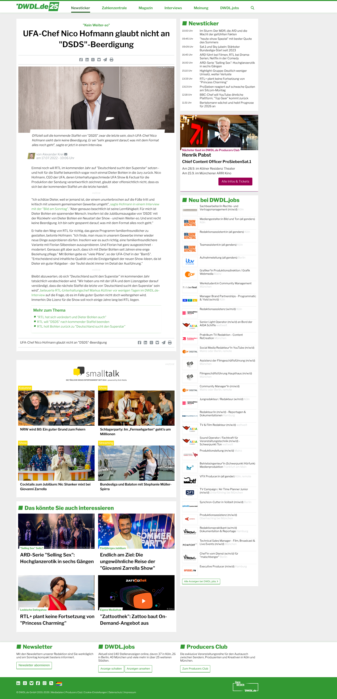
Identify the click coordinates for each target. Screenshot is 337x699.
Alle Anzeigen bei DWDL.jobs (200, 581)
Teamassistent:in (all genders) (221, 244)
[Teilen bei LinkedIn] (87, 59)
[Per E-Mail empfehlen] (105, 59)
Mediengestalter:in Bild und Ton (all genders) (227, 220)
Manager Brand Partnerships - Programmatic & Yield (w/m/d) (228, 298)
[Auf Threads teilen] (93, 59)
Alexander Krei (53, 154)
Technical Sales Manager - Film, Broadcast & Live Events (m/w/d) (227, 542)
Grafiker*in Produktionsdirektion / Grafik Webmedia (225, 272)
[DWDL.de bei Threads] (25, 683)
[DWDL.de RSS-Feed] (51, 683)
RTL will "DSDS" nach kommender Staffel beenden (73, 322)
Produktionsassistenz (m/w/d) (218, 516)
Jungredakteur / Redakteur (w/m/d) (224, 399)
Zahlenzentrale (114, 8)
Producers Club (74, 692)
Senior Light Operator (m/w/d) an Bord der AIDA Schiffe (226, 323)
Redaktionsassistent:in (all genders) (225, 232)
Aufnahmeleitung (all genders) (222, 257)
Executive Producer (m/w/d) (223, 566)
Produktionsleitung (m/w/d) (221, 450)
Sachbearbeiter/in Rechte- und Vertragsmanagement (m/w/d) (222, 208)
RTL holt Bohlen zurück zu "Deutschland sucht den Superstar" (81, 326)
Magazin (146, 8)
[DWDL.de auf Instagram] (44, 683)
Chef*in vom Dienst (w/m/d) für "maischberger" (219, 555)
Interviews (173, 8)
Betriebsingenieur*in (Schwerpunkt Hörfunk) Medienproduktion (227, 465)
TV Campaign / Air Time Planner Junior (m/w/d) (224, 491)
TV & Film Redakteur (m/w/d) (223, 425)
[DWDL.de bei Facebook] (38, 683)
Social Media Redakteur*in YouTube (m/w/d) (227, 349)
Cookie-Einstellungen (95, 692)
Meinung (201, 8)
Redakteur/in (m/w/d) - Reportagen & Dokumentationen (223, 413)
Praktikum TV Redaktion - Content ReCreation (221, 336)
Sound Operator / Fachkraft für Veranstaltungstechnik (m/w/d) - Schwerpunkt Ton (220, 441)
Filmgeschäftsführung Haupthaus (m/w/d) (226, 375)
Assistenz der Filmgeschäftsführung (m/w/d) (227, 362)
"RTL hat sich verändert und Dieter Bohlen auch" (71, 317)
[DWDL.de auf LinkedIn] (18, 683)
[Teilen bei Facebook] (81, 59)
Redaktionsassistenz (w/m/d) (221, 309)
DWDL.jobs (229, 8)
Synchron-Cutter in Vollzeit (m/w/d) (225, 502)
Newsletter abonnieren (34, 665)
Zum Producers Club (195, 668)
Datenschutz (115, 692)
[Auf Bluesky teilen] (99, 59)
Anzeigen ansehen (138, 668)
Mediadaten (57, 692)
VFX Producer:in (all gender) (225, 476)
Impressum (130, 692)
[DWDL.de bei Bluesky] (31, 683)
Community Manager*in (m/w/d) (219, 388)
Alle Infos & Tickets (235, 181)
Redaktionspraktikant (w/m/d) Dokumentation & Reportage (224, 529)
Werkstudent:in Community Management (226, 285)
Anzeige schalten (111, 668)
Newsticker (80, 8)
